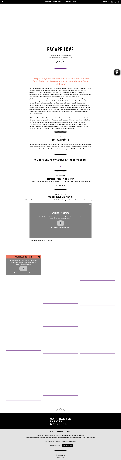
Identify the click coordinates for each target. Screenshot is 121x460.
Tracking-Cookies (70, 441)
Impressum (60, 457)
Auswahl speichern (54, 445)
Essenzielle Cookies (53, 441)
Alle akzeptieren (67, 445)
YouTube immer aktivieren (61, 227)
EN (111, 1)
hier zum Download (60, 167)
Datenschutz (60, 455)
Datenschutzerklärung (63, 219)
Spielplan (106, 2)
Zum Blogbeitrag (60, 185)
